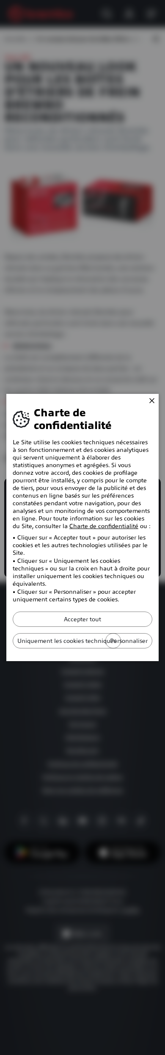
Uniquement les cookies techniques (66, 640)
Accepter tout (82, 619)
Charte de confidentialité (103, 526)
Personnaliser (129, 640)
